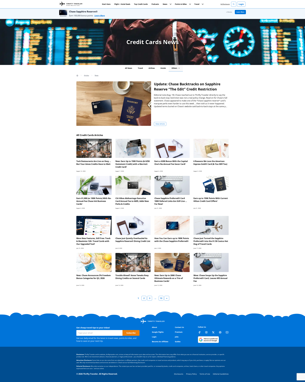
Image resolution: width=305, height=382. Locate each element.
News (96, 75)
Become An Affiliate (160, 341)
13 (161, 298)
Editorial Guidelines (221, 374)
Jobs (176, 337)
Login (241, 4)
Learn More (99, 15)
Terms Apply (63, 16)
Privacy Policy (191, 374)
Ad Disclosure (225, 4)
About (154, 327)
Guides (177, 341)
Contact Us (179, 327)
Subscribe (131, 333)
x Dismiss (229, 12)
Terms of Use (205, 374)
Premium (179, 332)
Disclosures (178, 374)
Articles (86, 75)
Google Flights (158, 332)
